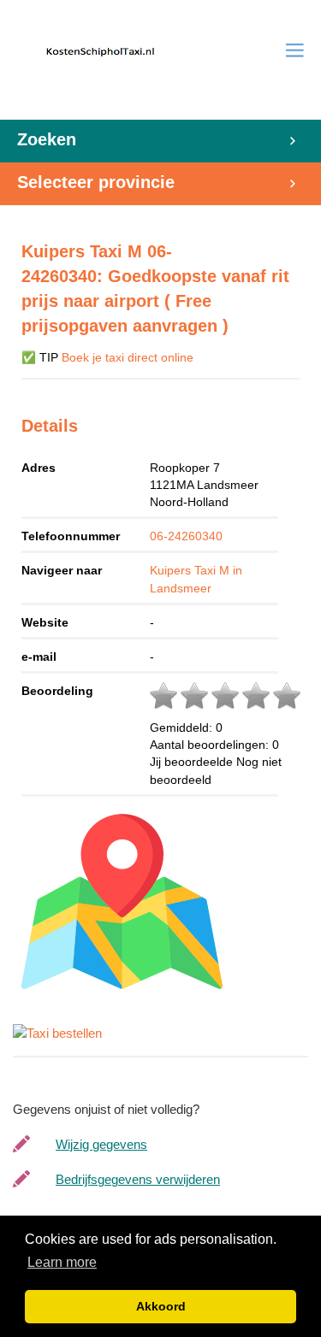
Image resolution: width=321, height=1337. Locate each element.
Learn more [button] (62, 1262)
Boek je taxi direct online (127, 357)
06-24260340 (186, 536)
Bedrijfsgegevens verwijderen (138, 1179)
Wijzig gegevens (101, 1144)
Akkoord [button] (161, 1306)
